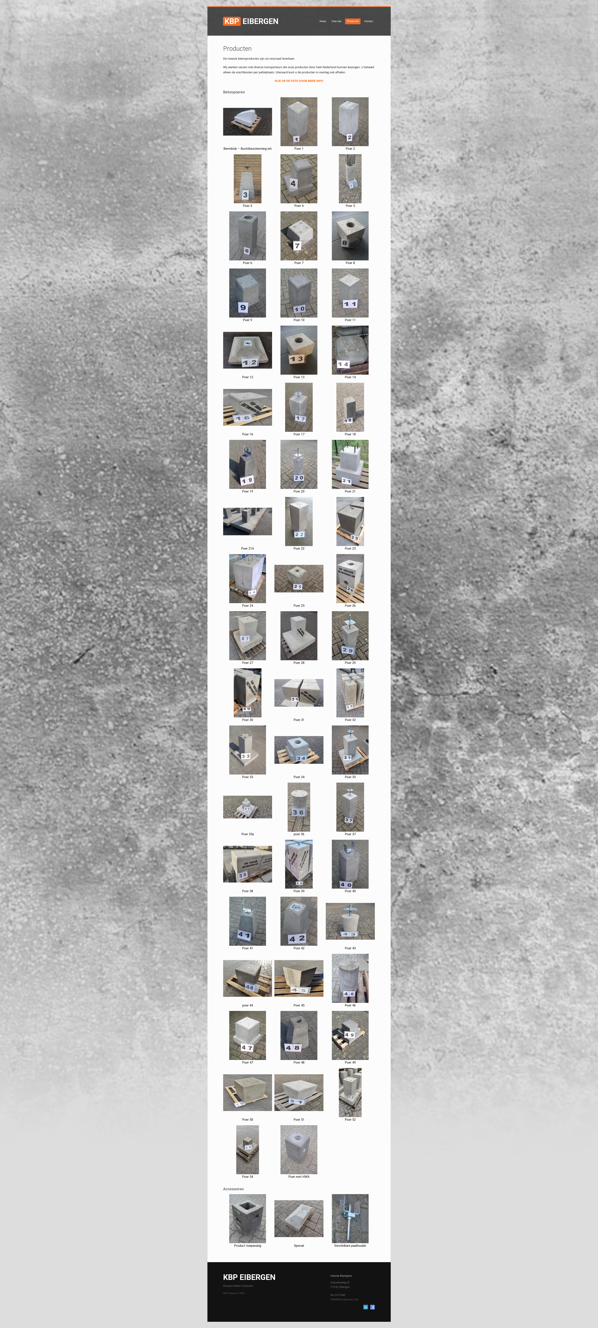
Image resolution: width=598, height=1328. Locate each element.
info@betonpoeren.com (344, 1299)
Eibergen (251, 21)
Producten (353, 21)
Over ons (336, 21)
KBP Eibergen (249, 1277)
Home (323, 21)
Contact (368, 21)
